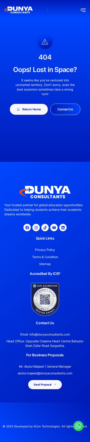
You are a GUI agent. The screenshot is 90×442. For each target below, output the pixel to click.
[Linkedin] (63, 227)
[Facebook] (27, 227)
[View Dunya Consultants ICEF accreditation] (45, 299)
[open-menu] (83, 10)
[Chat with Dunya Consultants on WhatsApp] (78, 425)
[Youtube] (54, 227)
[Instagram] (36, 227)
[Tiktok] (45, 227)
